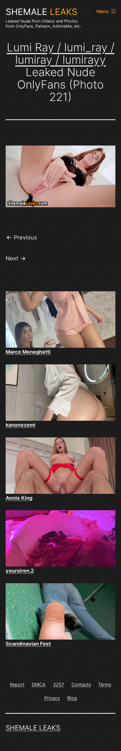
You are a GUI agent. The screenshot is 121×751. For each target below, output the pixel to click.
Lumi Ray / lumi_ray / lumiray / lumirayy (61, 53)
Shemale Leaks (33, 728)
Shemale (41, 11)
